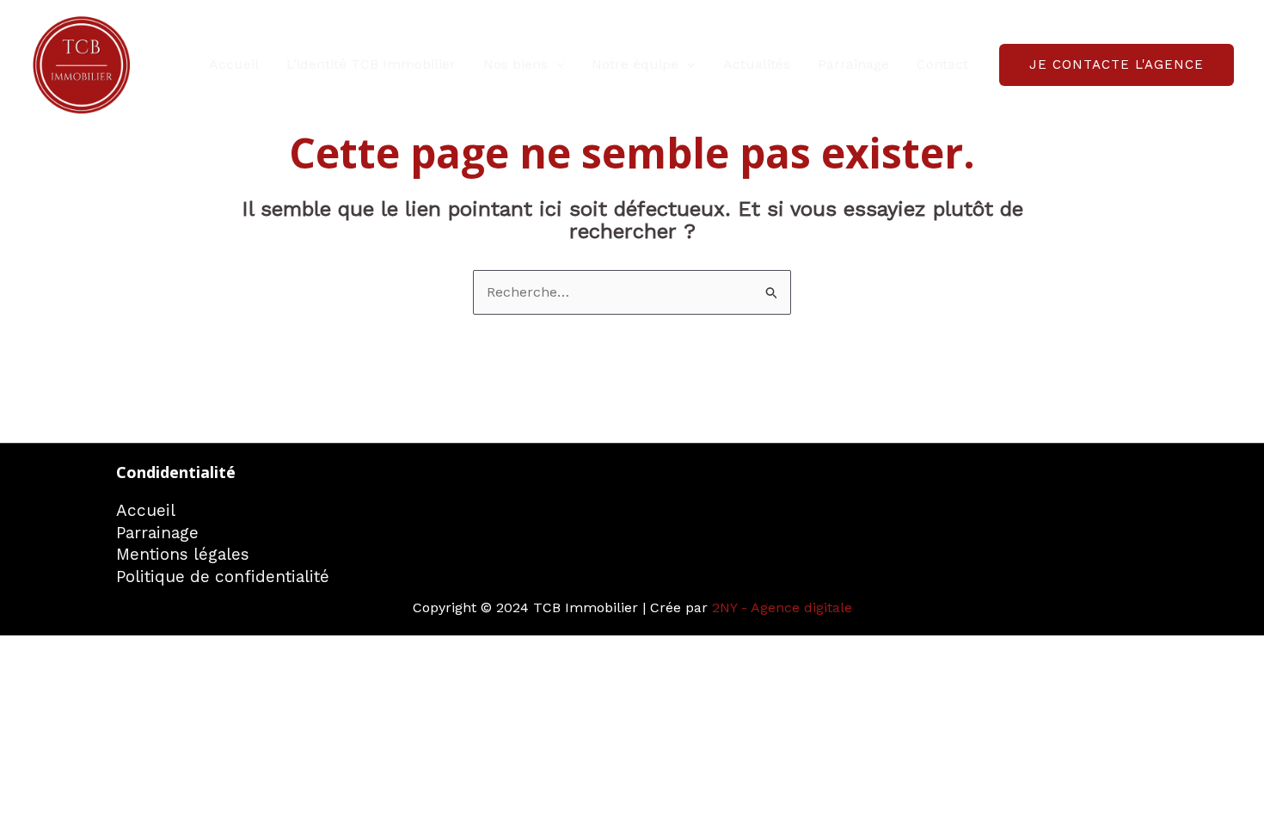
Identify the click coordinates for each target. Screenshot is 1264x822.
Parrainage (853, 64)
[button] (556, 64)
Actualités (756, 64)
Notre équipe (635, 64)
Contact (942, 64)
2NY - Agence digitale (782, 607)
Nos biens (515, 64)
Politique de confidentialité (222, 576)
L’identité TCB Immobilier (371, 64)
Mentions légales (182, 554)
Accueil (234, 64)
